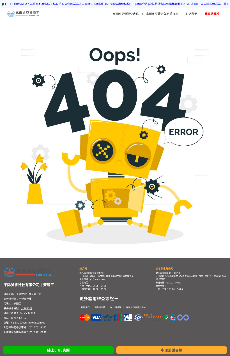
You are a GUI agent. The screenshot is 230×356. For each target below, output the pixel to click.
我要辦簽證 (212, 14)
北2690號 (26, 308)
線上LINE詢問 (58, 350)
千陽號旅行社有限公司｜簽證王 (29, 284)
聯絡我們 (191, 14)
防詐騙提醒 (115, 307)
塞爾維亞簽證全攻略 (125, 14)
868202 (176, 273)
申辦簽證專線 (171, 350)
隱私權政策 (100, 307)
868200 (100, 273)
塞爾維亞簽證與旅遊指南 (162, 14)
